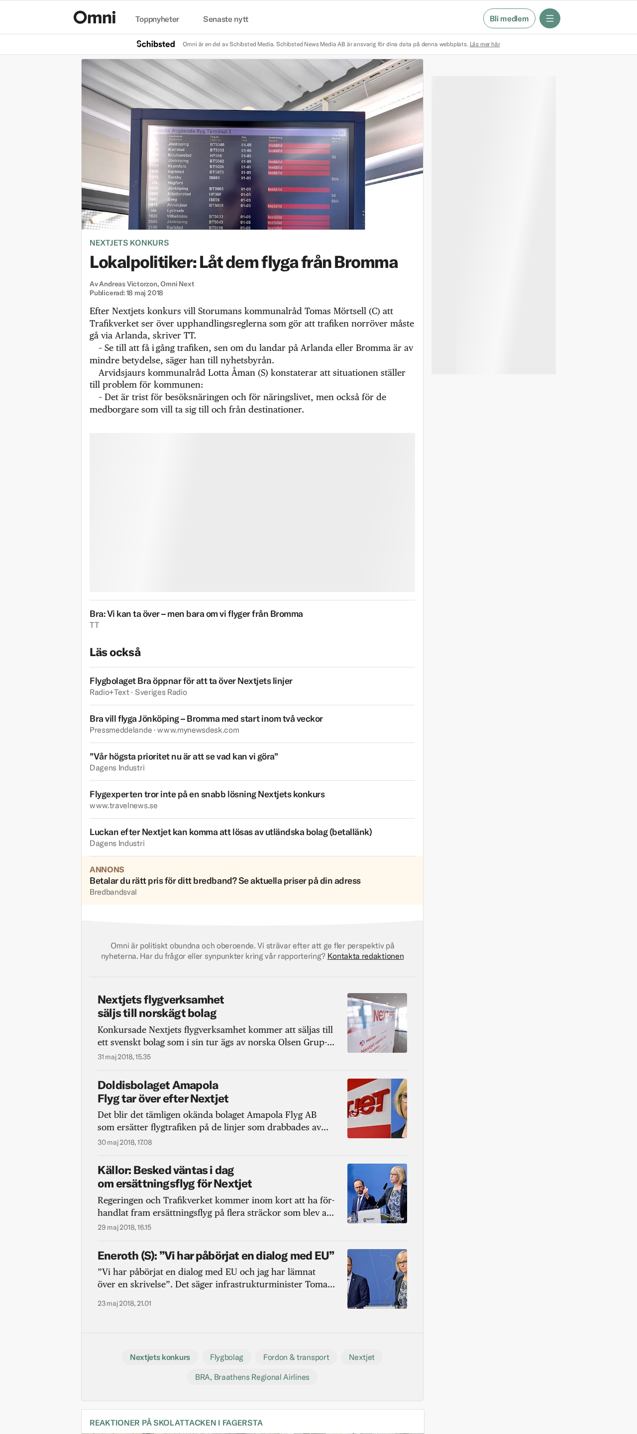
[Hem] (94, 17)
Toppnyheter (157, 19)
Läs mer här (485, 44)
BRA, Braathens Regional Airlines (252, 1377)
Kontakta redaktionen (365, 956)
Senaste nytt (225, 19)
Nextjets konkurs (129, 243)
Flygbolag (226, 1357)
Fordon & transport (296, 1357)
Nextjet (362, 1357)
